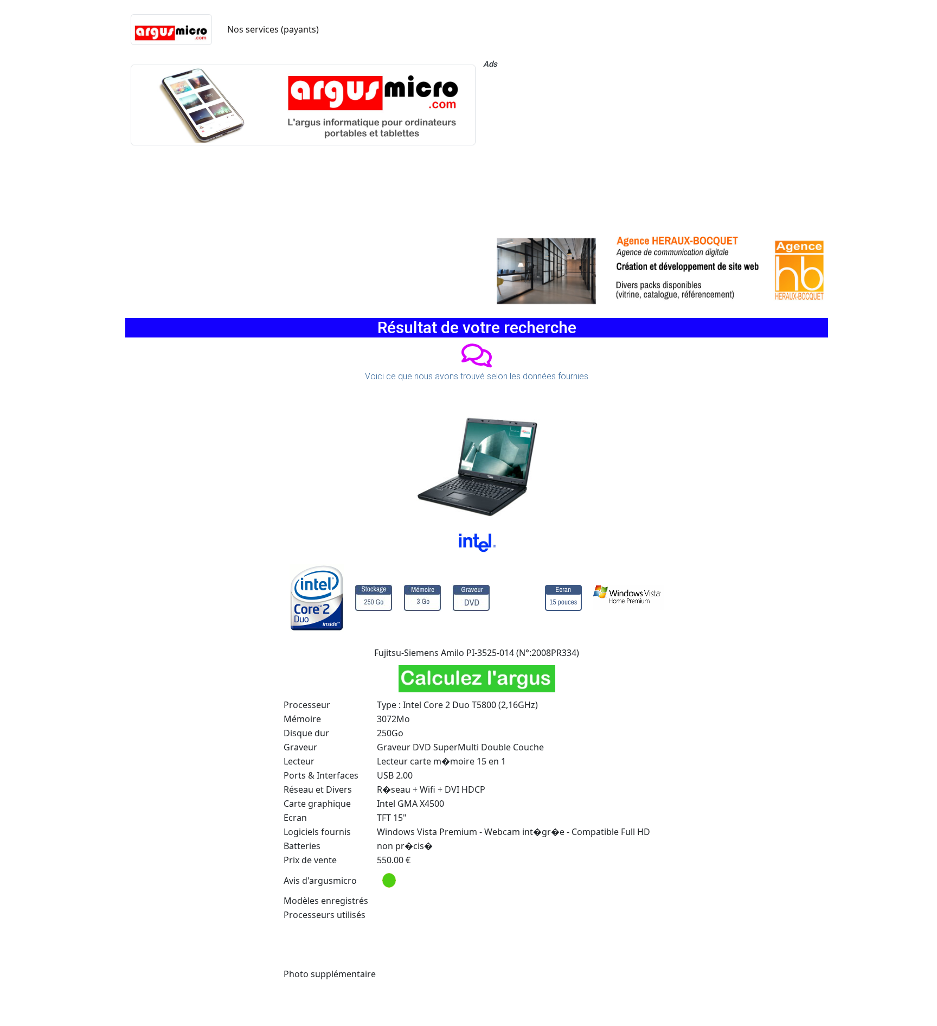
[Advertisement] (655, 149)
